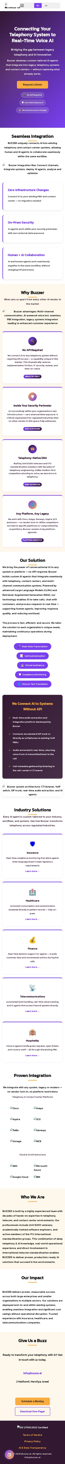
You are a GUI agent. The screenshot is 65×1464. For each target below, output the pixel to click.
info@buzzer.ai (32, 1373)
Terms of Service (32, 1435)
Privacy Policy (32, 1441)
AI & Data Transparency (32, 1447)
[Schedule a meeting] (9, 1454)
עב (46, 5)
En (38, 5)
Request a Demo (32, 84)
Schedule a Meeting (32, 1401)
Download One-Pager (32, 1411)
